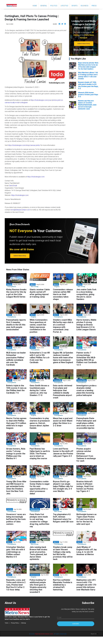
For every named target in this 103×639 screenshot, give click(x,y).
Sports (74, 6)
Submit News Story (83, 43)
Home (36, 6)
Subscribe (75, 624)
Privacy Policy (15, 623)
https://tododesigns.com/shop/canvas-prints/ (24, 145)
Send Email (13, 186)
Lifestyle (64, 6)
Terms (6, 623)
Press (94, 6)
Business (84, 6)
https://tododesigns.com (35, 177)
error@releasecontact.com (20, 210)
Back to (94, 634)
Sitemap (23, 623)
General (43, 6)
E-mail (59, 617)
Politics (53, 6)
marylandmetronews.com (44, 634)
